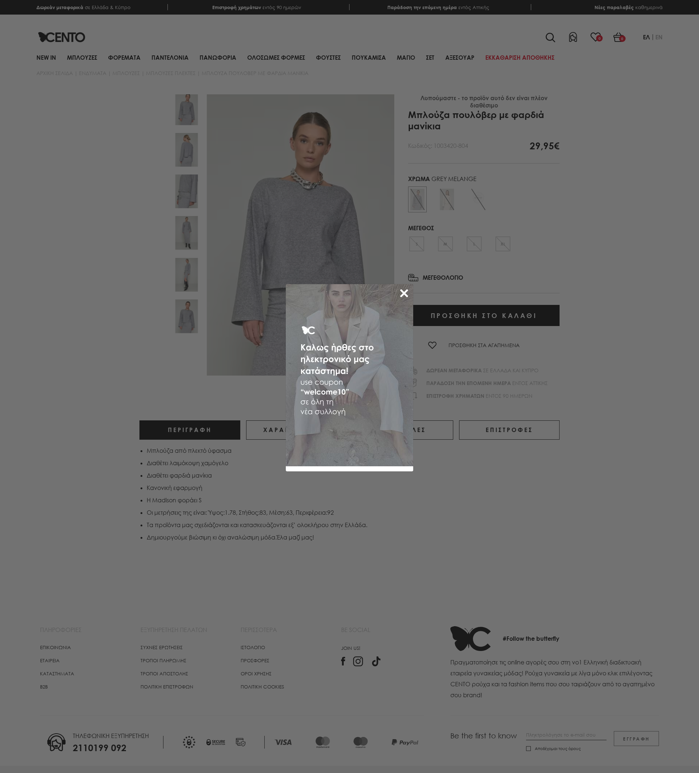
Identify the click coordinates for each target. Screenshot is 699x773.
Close (405, 291)
